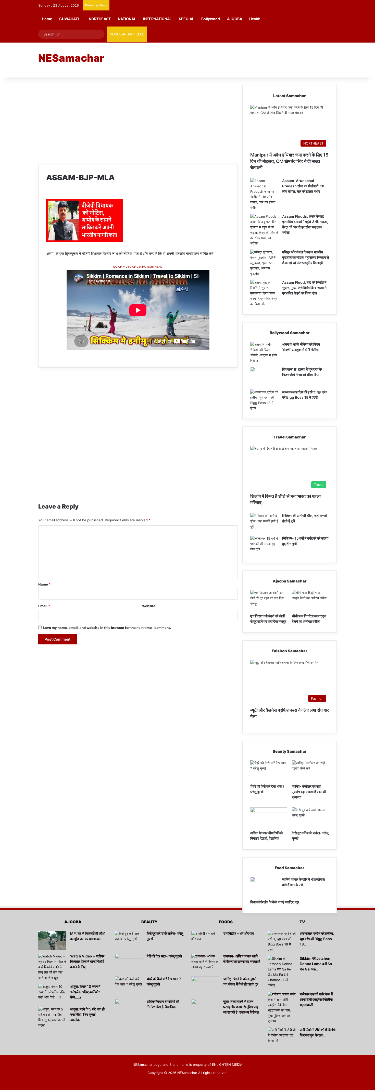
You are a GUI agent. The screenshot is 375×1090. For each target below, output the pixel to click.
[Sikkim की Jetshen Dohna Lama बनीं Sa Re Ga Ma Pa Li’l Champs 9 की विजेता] (282, 972)
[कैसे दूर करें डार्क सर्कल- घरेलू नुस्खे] (310, 817)
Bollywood (210, 19)
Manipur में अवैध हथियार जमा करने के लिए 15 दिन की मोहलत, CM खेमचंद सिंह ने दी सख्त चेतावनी (289, 161)
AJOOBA (234, 19)
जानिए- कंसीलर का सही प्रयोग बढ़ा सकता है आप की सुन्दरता (309, 791)
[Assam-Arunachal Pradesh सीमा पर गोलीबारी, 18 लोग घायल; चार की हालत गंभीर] (264, 194)
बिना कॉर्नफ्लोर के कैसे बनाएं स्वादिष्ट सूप (274, 902)
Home (47, 19)
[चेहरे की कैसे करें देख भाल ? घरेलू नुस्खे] (268, 770)
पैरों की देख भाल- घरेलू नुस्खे (164, 956)
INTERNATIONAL (157, 19)
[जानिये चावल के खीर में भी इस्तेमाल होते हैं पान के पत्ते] (264, 886)
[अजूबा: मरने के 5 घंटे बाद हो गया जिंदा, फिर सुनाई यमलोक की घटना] (52, 1017)
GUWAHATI (69, 19)
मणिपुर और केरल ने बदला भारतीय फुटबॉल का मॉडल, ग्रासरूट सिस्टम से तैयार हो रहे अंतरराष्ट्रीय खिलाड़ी (305, 257)
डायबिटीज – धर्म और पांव (238, 933)
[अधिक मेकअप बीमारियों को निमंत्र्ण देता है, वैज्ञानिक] (268, 817)
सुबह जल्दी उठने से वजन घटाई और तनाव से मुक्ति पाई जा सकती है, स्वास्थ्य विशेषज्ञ (241, 1006)
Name (44, 584)
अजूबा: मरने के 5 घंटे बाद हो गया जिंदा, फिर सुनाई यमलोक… (87, 1014)
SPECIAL (186, 19)
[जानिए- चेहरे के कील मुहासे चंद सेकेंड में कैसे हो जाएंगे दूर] (205, 985)
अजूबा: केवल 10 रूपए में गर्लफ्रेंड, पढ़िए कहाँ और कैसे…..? (85, 991)
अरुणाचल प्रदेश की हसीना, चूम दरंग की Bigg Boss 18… (317, 938)
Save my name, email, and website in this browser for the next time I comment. (107, 628)
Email (44, 606)
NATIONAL (127, 19)
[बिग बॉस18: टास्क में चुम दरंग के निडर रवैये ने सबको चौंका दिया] (264, 376)
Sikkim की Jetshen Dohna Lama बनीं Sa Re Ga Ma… (316, 963)
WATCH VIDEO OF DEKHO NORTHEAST (138, 266)
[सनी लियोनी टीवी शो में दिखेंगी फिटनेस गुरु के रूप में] (282, 1036)
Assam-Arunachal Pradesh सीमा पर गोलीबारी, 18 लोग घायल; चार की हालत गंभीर (303, 185)
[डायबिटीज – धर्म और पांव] (205, 940)
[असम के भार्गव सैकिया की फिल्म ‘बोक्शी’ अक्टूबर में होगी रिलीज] (264, 352)
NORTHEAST (100, 19)
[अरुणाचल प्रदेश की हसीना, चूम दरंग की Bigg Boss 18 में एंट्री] (264, 400)
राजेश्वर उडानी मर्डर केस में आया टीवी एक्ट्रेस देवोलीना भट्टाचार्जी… (316, 999)
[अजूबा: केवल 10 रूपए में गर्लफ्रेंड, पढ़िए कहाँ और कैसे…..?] (52, 993)
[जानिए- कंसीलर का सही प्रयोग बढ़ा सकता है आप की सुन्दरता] (310, 770)
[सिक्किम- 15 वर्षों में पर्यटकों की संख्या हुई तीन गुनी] (264, 545)
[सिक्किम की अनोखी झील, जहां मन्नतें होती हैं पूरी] (264, 522)
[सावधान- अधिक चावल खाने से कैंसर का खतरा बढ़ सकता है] (205, 963)
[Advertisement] (238, 59)
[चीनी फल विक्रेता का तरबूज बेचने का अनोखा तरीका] (310, 600)
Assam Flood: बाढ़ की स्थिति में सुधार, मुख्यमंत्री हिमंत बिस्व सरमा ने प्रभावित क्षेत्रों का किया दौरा (304, 287)
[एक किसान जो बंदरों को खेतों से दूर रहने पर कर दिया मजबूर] (268, 600)
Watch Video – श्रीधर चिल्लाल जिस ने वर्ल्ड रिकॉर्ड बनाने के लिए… (87, 961)
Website (148, 606)
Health (254, 19)
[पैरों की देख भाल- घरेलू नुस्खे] (129, 963)
